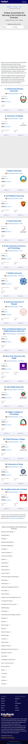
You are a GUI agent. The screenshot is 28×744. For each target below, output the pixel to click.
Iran (16, 701)
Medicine (9, 6)
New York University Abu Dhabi (14, 357)
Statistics (6, 110)
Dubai (22, 518)
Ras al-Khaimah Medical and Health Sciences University (14, 330)
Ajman (17, 518)
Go (25, 27)
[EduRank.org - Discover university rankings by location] (4, 1)
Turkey (17, 707)
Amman (3, 705)
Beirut (2, 707)
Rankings (20, 110)
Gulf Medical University (14, 196)
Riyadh (2, 698)
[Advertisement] (14, 46)
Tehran (2, 703)
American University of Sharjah (14, 303)
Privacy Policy (17, 743)
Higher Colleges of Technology (14, 413)
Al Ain (9, 518)
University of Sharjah (14, 116)
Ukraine (17, 710)
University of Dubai (14, 464)
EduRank (21, 20)
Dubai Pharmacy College (14, 439)
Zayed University (14, 221)
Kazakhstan (18, 703)
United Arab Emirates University (14, 90)
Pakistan (17, 698)
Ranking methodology (8, 738)
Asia (20, 6)
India (16, 705)
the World (7, 101)
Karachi (3, 701)
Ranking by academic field (14, 24)
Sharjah (13, 518)
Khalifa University (14, 273)
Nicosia (3, 710)
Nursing (15, 6)
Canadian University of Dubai (14, 489)
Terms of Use (10, 743)
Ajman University (14, 171)
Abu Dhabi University (14, 387)
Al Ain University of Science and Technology (14, 247)
